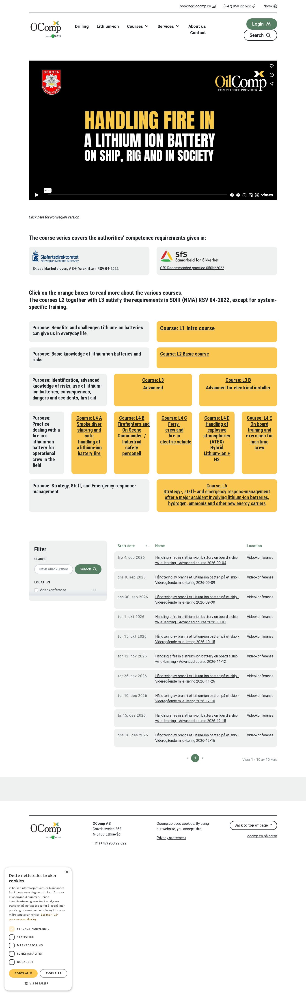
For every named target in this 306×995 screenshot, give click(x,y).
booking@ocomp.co (195, 6)
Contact (198, 32)
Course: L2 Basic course (184, 354)
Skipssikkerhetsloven (49, 268)
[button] (38, 983)
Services (166, 26)
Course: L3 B (238, 380)
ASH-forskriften (82, 268)
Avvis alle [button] (53, 973)
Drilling (82, 26)
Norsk (268, 6)
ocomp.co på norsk (262, 836)
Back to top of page (252, 825)
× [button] (66, 872)
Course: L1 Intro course (187, 328)
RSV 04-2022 (108, 268)
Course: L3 (153, 380)
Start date (126, 546)
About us (197, 26)
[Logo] (45, 29)
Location (42, 582)
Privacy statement (171, 838)
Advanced (153, 388)
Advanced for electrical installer (238, 388)
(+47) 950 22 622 (237, 6)
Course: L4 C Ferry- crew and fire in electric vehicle (175, 430)
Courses (135, 26)
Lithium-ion (108, 26)
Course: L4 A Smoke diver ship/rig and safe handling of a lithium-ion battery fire (89, 435)
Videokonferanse (53, 590)
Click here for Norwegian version (54, 217)
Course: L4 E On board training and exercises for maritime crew (259, 432)
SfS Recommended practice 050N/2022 (192, 268)
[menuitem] (197, 6)
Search (257, 35)
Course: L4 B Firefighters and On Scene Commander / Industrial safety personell (134, 435)
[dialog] (38, 929)
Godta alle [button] (23, 973)
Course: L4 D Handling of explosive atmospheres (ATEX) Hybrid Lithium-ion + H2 (216, 438)
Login (258, 24)
